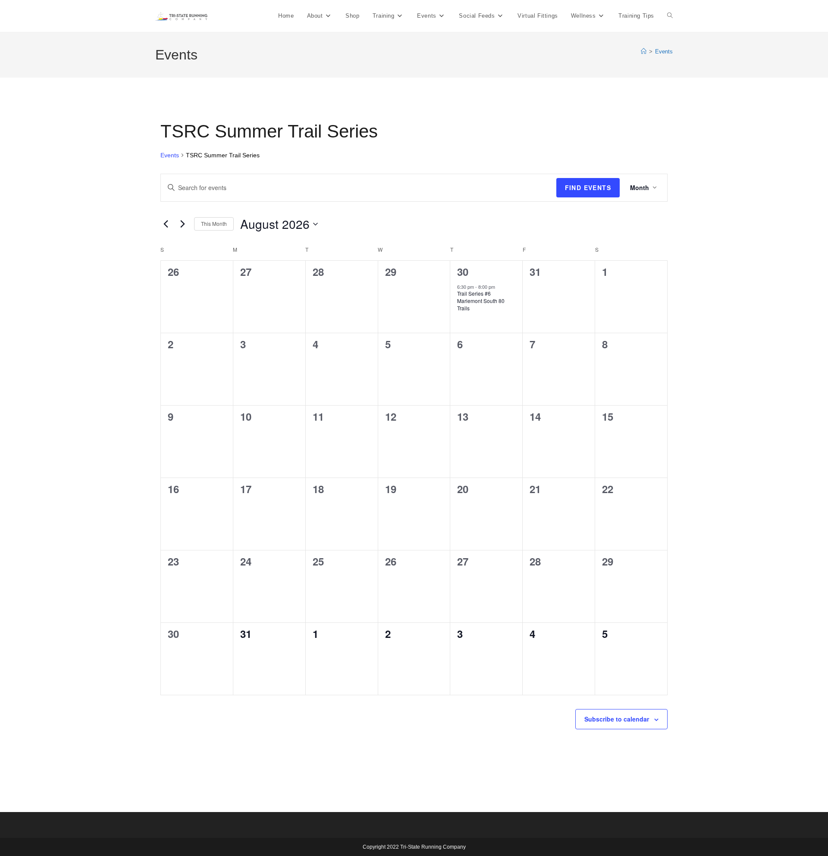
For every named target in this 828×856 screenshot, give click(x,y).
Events (664, 51)
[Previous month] (165, 224)
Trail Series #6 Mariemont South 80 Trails (481, 300)
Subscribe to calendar (616, 719)
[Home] (643, 51)
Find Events (588, 187)
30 (462, 271)
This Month (214, 223)
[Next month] (182, 224)
